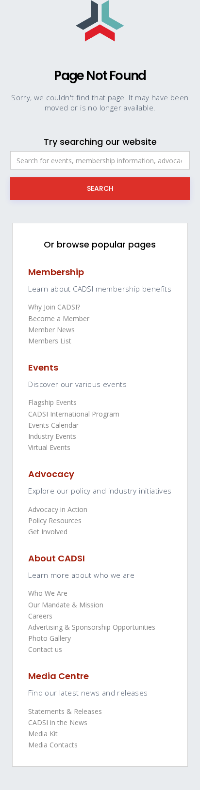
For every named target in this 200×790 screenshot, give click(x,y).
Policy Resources (55, 520)
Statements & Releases (65, 711)
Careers (40, 615)
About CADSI (56, 558)
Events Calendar (53, 425)
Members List (49, 340)
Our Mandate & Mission (65, 604)
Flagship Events (52, 402)
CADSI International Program (73, 413)
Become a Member (58, 318)
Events (43, 367)
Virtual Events (49, 447)
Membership (56, 272)
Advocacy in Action (57, 509)
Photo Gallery (49, 638)
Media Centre (58, 676)
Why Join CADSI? (54, 306)
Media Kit (43, 733)
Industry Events (52, 436)
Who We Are (47, 593)
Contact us (45, 649)
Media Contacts (53, 744)
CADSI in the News (57, 722)
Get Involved (47, 531)
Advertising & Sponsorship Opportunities (91, 627)
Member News (51, 329)
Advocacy (51, 474)
